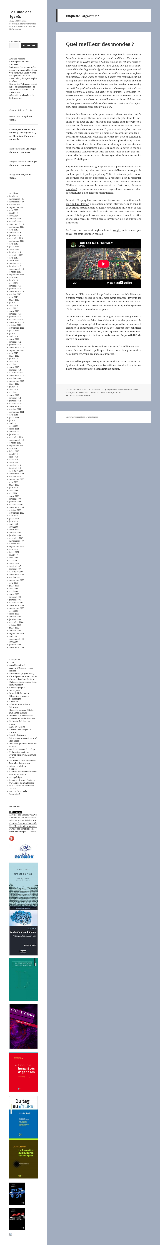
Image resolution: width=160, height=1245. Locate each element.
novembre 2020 (16, 201)
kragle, (117, 230)
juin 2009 (13, 487)
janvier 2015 (15, 316)
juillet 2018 (14, 246)
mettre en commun (80, 392)
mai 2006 (13, 588)
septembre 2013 (16, 350)
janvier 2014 (15, 344)
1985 (11, 662)
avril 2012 (13, 392)
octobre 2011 (15, 409)
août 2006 (13, 583)
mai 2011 (13, 423)
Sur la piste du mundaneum (21, 783)
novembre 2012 (16, 375)
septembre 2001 (16, 633)
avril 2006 (13, 591)
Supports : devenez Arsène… (22, 780)
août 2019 (13, 229)
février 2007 (15, 566)
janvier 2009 (15, 501)
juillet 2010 (14, 451)
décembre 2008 (16, 504)
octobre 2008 (15, 510)
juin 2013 (13, 358)
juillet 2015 (14, 300)
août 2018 (13, 243)
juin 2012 (13, 386)
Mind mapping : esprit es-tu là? (23, 738)
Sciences (13, 769)
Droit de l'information (19, 693)
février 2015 (15, 314)
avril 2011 (13, 426)
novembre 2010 (16, 440)
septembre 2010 (16, 445)
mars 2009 (14, 496)
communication (125, 389)
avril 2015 (13, 308)
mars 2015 (14, 311)
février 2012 (15, 398)
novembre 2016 (16, 269)
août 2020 (13, 210)
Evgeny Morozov (88, 200)
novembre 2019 (16, 224)
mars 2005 (14, 613)
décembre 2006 (16, 571)
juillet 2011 (14, 417)
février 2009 (15, 499)
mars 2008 (14, 529)
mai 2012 (13, 389)
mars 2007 (14, 563)
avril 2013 (13, 364)
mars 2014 (14, 339)
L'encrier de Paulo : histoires (22, 718)
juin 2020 (13, 213)
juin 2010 (13, 454)
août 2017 (13, 257)
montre (109, 392)
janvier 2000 (15, 644)
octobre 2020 (15, 204)
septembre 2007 (16, 546)
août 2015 (13, 297)
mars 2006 (14, 594)
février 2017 (15, 263)
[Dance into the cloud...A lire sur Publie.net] (17, 1193)
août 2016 (13, 277)
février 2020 (15, 218)
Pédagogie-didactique (19, 752)
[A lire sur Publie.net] (17, 1218)
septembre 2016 (16, 274)
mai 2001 (13, 636)
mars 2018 (14, 249)
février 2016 (15, 286)
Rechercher (15, 41)
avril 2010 (13, 459)
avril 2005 (13, 611)
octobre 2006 (15, 577)
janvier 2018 (15, 252)
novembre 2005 (16, 605)
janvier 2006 (15, 599)
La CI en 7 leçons (17, 727)
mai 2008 (13, 524)
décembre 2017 (16, 255)
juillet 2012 (14, 384)
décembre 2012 (16, 372)
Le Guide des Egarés (20, 14)
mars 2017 (14, 260)
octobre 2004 (15, 625)
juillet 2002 (14, 627)
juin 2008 (13, 521)
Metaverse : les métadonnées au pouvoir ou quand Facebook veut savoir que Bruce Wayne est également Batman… (23, 71)
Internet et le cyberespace (21, 715)
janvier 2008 (15, 535)
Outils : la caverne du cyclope (22, 749)
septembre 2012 (16, 381)
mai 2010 (13, 456)
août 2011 (13, 414)
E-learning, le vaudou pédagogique (19, 697)
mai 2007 (13, 557)
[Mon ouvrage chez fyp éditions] (23, 1159)
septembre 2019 (16, 227)
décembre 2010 (16, 437)
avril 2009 (13, 493)
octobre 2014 (15, 325)
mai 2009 (13, 490)
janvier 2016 (15, 288)
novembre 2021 (16, 199)
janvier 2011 (15, 434)
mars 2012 (14, 395)
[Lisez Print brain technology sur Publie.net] (10, 1234)
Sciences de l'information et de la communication (23, 773)
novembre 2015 (16, 291)
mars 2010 (14, 462)
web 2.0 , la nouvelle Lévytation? (18, 792)
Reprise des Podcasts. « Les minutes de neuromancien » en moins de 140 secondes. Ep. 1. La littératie (23, 88)
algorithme (112, 389)
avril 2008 (13, 527)
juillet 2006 (14, 585)
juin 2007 (13, 555)
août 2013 (13, 353)
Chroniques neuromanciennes (23, 676)
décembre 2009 (16, 471)
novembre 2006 (16, 574)
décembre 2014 (16, 319)
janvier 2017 (15, 266)
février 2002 (15, 630)
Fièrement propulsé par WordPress (82, 417)
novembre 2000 (16, 639)
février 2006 (15, 597)
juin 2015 (13, 302)
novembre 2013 (16, 347)
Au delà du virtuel (17, 665)
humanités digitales (18, 712)
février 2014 (15, 342)
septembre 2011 (16, 412)
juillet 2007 (14, 552)
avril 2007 (13, 560)
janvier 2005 (15, 619)
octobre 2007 (15, 543)
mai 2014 (13, 336)
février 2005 (15, 616)
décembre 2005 (16, 602)
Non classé (14, 741)
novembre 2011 (16, 406)
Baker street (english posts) (21, 673)
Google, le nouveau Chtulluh (21, 710)
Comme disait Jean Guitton (21, 679)
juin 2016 (13, 280)
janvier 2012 (15, 400)
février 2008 (15, 532)
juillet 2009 (14, 485)
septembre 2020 (16, 207)
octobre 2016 (15, 271)
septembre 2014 (16, 328)
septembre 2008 (16, 513)
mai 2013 (13, 361)
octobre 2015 (15, 294)
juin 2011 (13, 420)
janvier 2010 (15, 468)
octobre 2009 (15, 476)
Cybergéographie (17, 687)
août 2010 (13, 448)
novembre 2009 (16, 473)
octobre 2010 (15, 442)
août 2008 (13, 515)
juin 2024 (13, 196)
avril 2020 (13, 215)
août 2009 (13, 482)
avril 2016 (13, 283)
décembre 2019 (16, 221)
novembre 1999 (16, 647)
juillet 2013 (14, 356)
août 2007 (13, 549)
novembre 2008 (16, 507)
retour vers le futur (18, 766)
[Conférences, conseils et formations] (23, 851)
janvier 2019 (15, 235)
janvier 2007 (15, 569)
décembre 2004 (16, 622)
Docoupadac (14, 690)
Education (13, 701)
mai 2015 (13, 305)
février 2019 (15, 232)
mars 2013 (14, 367)
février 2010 (15, 465)
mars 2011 (14, 428)
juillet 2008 (14, 518)
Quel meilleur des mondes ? (100, 44)
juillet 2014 (14, 330)
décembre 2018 (16, 238)
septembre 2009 (16, 479)
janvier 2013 (15, 370)
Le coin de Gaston (17, 735)
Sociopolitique (15, 777)
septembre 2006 (16, 580)
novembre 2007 (16, 541)
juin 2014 (13, 333)
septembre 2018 (16, 241)
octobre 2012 (15, 378)
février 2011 (15, 431)
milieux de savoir (97, 392)
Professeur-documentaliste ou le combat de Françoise (23, 762)
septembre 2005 (16, 608)
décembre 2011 (16, 403)
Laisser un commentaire (79, 395)
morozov (117, 392)
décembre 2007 (16, 538)
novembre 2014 (16, 322)
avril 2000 (13, 641)
